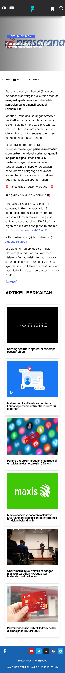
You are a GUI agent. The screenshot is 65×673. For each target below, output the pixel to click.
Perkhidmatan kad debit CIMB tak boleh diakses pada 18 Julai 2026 (31, 629)
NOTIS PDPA (41, 660)
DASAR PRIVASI (25, 660)
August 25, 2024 (16, 241)
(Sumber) (11, 282)
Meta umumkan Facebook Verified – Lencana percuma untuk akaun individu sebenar (31, 406)
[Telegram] (60, 651)
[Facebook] (53, 651)
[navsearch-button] (61, 8)
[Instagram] (46, 651)
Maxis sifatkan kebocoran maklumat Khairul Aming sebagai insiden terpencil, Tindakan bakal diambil (32, 517)
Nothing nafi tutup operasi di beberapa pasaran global (31, 350)
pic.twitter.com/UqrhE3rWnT (28, 230)
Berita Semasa (21, 36)
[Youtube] (31, 651)
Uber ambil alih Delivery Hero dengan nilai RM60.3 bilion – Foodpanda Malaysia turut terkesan (30, 573)
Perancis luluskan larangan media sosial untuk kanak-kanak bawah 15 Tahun (32, 462)
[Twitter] (39, 651)
